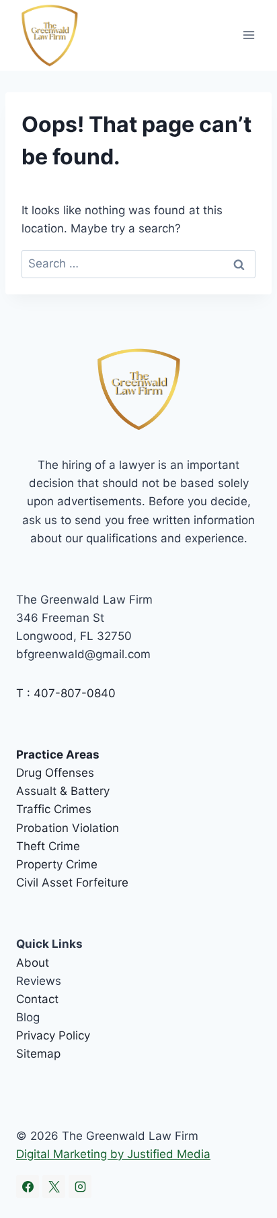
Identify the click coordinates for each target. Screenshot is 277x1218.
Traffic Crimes (53, 809)
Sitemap (38, 1053)
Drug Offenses (55, 772)
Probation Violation (67, 828)
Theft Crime (48, 846)
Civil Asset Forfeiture (72, 882)
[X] (53, 1186)
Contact (37, 999)
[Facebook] (27, 1186)
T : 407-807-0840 (66, 693)
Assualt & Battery (63, 791)
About (32, 962)
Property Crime (56, 864)
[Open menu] (248, 35)
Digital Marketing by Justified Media (113, 1154)
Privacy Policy (53, 1035)
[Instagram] (80, 1186)
